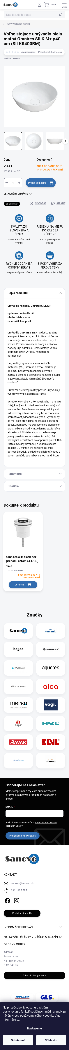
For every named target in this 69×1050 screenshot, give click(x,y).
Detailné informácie (16, 194)
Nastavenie (34, 1028)
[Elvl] (51, 742)
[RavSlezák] (18, 667)
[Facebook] (7, 900)
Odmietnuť (18, 1040)
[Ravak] (18, 742)
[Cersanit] (51, 630)
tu (18, 1019)
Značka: (12, 59)
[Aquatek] (51, 667)
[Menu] (64, 4)
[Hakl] (51, 723)
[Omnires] (51, 649)
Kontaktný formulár (22, 913)
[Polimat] (18, 686)
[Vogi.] (51, 704)
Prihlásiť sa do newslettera (22, 836)
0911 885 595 (19, 890)
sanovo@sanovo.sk (22, 883)
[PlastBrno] (18, 760)
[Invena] (50, 760)
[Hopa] (18, 723)
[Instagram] (16, 900)
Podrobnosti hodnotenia (50, 52)
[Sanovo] (18, 630)
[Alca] (51, 686)
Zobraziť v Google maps (34, 975)
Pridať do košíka (37, 182)
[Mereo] (18, 704)
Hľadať (60, 14)
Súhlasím (51, 1040)
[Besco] (18, 649)
